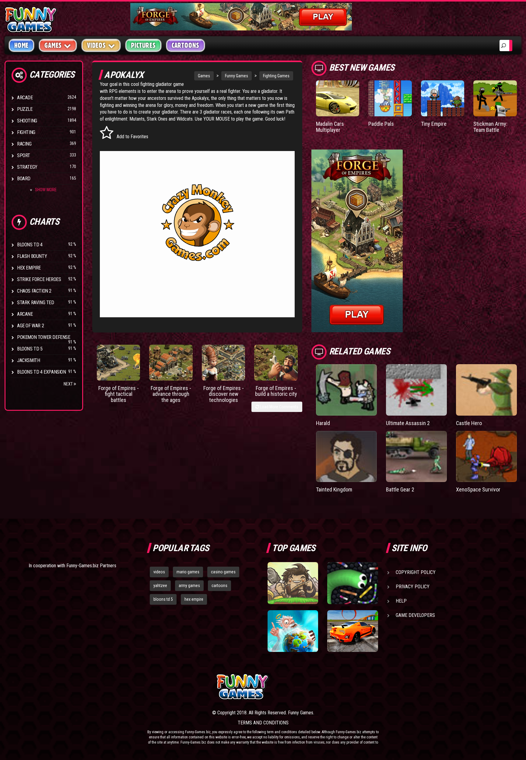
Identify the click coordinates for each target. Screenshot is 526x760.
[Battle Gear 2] (416, 456)
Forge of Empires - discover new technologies (223, 394)
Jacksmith (28, 360)
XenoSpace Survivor (478, 489)
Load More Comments (278, 406)
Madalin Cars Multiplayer (330, 127)
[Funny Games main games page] (356, 686)
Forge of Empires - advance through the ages (171, 394)
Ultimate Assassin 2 (408, 423)
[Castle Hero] (486, 390)
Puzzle (25, 109)
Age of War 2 (30, 326)
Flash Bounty (32, 256)
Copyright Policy (416, 572)
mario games (188, 571)
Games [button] (53, 45)
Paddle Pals (381, 124)
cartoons (219, 585)
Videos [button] (96, 45)
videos (159, 571)
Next (69, 384)
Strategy (27, 167)
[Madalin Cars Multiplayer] (337, 98)
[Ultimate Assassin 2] (416, 390)
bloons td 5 (163, 599)
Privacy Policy (413, 586)
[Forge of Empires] (118, 363)
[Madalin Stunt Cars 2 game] (352, 631)
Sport (23, 155)
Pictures (143, 45)
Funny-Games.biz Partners (91, 565)
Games (204, 75)
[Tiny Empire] (443, 98)
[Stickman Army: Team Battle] (495, 98)
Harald (323, 423)
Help (401, 601)
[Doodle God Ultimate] (293, 631)
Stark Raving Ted (35, 302)
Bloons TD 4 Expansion (41, 372)
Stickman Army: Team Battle (490, 127)
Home (21, 45)
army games (189, 585)
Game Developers (415, 615)
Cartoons (185, 45)
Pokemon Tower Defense (43, 337)
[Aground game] (293, 583)
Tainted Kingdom (334, 489)
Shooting (27, 121)
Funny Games (236, 75)
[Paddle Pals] (390, 98)
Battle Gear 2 (400, 489)
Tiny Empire (434, 124)
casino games (223, 571)
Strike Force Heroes (39, 279)
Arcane (25, 314)
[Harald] (346, 390)
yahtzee (160, 585)
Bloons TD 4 (30, 245)
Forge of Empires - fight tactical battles (118, 394)
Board (23, 178)
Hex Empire (29, 268)
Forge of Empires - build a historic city (276, 391)
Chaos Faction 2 (34, 291)
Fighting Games (276, 75)
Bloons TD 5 (30, 349)
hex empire (193, 599)
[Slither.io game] (352, 583)
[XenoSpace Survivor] (486, 456)
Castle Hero (469, 423)
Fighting (26, 132)
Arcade (25, 97)
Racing (24, 144)
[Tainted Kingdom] (346, 456)
